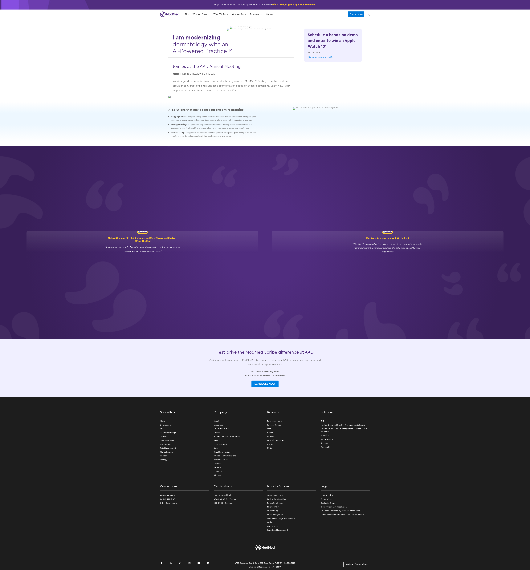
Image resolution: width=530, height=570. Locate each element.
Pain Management (168, 448)
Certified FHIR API (168, 499)
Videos (270, 432)
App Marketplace (167, 495)
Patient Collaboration (276, 499)
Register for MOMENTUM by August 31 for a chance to (265, 4)
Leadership (218, 425)
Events (217, 432)
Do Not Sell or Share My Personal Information (340, 510)
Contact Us (218, 471)
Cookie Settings (328, 503)
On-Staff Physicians (222, 428)
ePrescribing (272, 510)
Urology (163, 459)
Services (324, 443)
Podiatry (163, 456)
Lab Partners (272, 526)
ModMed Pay (273, 507)
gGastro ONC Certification (225, 499)
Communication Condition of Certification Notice (342, 514)
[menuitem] (186, 14)
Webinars (271, 436)
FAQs (269, 448)
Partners (217, 467)
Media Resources (221, 459)
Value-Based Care (275, 495)
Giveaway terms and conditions (322, 57)
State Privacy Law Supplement (334, 507)
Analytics (325, 435)
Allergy (163, 421)
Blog (216, 448)
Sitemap (217, 475)
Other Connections (168, 503)
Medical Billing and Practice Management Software (343, 425)
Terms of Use (326, 499)
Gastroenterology (168, 432)
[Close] (526, 565)
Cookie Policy (198, 564)
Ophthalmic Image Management (281, 518)
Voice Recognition (275, 514)
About (216, 421)
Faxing (270, 522)
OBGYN (163, 436)
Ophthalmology (167, 440)
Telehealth (325, 447)
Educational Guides (275, 440)
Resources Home (274, 421)
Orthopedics (165, 444)
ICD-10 (270, 444)
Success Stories (274, 425)
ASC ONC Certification (223, 503)
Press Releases (220, 444)
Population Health (275, 503)
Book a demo (356, 14)
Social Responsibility (222, 452)
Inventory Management (277, 530)
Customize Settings (387, 565)
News (216, 440)
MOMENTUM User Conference (227, 436)
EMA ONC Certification (223, 495)
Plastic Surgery (166, 452)
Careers (217, 463)
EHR (322, 421)
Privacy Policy (327, 495)
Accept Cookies (406, 565)
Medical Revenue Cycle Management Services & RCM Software (344, 430)
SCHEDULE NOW (265, 384)
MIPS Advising (327, 439)
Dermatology (166, 425)
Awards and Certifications (225, 456)
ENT (162, 428)
